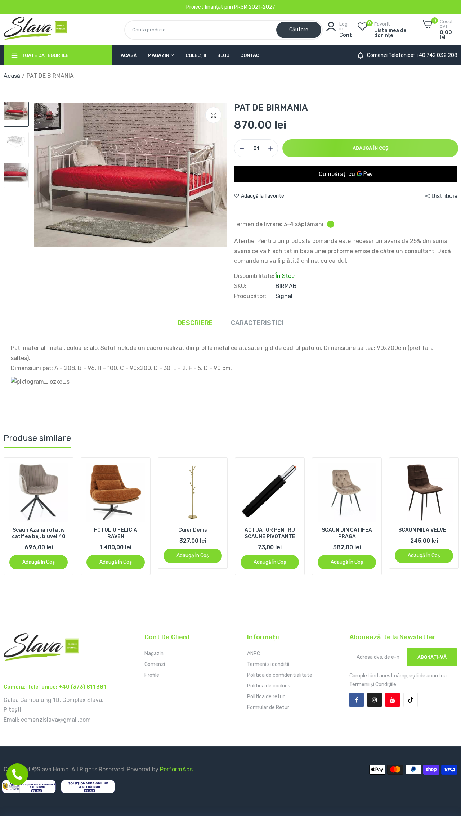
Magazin (159, 55)
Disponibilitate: (254, 276)
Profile (151, 675)
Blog (223, 55)
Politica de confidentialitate (279, 675)
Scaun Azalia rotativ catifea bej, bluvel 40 (39, 533)
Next (439, 516)
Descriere (195, 323)
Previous (22, 516)
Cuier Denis (192, 530)
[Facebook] (356, 700)
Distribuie (444, 196)
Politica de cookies (268, 686)
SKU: (240, 286)
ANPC (253, 653)
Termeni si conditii (268, 664)
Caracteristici (257, 323)
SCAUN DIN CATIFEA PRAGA (347, 533)
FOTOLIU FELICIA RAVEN (115, 533)
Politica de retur (266, 697)
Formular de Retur (268, 707)
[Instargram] (374, 700)
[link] (61, 469)
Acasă (129, 55)
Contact (251, 55)
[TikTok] (410, 700)
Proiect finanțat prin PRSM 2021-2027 (230, 7)
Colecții (195, 55)
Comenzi (154, 664)
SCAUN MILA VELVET (424, 530)
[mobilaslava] (35, 29)
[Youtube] (392, 700)
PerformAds (176, 769)
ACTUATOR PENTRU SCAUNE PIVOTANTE (270, 533)
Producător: (250, 296)
